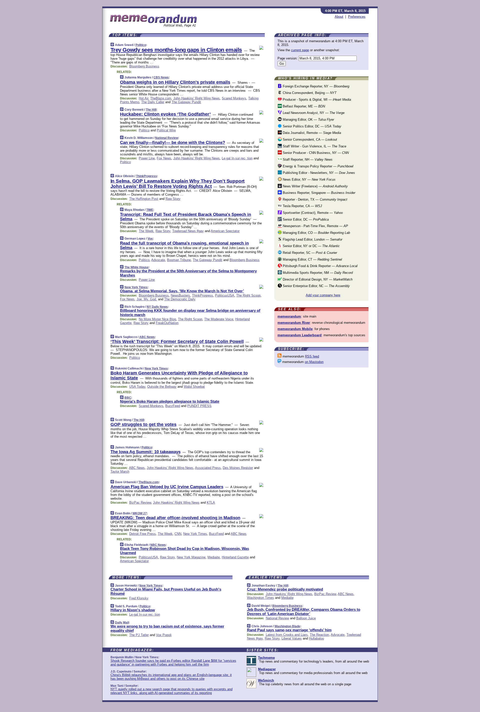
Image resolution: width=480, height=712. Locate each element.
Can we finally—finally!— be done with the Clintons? (172, 142)
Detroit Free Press (142, 534)
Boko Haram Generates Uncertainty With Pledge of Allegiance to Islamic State (179, 375)
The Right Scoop (248, 295)
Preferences (357, 16)
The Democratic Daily (180, 299)
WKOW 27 (139, 513)
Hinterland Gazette (235, 557)
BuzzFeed (172, 406)
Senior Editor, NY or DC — (311, 246)
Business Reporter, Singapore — (318, 193)
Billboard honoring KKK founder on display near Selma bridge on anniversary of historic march (190, 312)
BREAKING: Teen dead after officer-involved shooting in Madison (175, 517)
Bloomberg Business (144, 66)
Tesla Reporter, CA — (302, 206)
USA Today (137, 386)
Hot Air (143, 98)
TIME (149, 209)
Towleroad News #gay (188, 231)
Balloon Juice (306, 618)
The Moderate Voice (218, 319)
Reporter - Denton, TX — (314, 199)
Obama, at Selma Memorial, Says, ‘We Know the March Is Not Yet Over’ (182, 291)
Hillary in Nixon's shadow (132, 610)
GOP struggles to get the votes (143, 424)
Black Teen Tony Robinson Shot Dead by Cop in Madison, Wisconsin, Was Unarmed (184, 550)
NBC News (158, 544)
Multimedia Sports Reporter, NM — (317, 273)
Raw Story (173, 199)
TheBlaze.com (160, 98)
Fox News (164, 158)
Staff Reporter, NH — (307, 159)
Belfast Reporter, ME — (303, 106)
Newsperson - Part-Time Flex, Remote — (315, 226)
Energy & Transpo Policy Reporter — (317, 166)
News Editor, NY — (309, 179)
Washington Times (260, 598)
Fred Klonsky (138, 598)
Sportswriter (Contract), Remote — (312, 213)
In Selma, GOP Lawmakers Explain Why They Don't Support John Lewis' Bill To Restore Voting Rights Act (177, 183)
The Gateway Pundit (186, 102)
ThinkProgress (146, 176)
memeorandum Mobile (295, 329)
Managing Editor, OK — (308, 119)
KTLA (211, 502)
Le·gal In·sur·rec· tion (237, 158)
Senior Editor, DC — (305, 219)
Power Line (147, 158)
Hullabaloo (316, 638)
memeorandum (289, 316)
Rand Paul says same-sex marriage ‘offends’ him (289, 630)
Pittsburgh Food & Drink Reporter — (320, 266)
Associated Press (208, 468)
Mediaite (214, 557)
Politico (141, 44)
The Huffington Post (143, 199)
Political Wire (166, 130)
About (339, 16)
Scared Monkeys (234, 98)
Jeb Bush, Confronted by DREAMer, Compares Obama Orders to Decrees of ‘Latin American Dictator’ (303, 611)
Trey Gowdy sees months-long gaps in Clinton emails (176, 50)
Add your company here (323, 295)
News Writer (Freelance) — (315, 186)
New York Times (136, 287)
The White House (136, 267)
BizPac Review (140, 502)
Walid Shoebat (194, 386)
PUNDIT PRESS (199, 406)
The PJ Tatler (139, 635)
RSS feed (312, 356)
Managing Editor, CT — (312, 259)
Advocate (158, 260)
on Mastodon (314, 362)
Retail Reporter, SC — (309, 253)
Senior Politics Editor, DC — (311, 126)
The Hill (151, 109)
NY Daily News (157, 306)
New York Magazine (191, 557)
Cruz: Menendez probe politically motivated (285, 589)
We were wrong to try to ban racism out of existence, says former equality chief (167, 628)
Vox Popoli (164, 635)
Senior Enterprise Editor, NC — (316, 286)
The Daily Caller (152, 102)
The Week (146, 231)
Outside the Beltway (161, 386)
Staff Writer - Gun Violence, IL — (314, 146)
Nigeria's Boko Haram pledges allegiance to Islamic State (169, 401)
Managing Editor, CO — (316, 233)
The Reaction (319, 635)
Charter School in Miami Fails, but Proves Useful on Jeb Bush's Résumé (165, 591)
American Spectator (225, 231)
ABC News (147, 337)
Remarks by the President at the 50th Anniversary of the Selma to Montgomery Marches (188, 273)
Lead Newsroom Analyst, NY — (313, 113)
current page (300, 50)
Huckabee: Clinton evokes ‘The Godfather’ (165, 114)
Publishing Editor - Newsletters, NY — (318, 173)
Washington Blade (287, 626)
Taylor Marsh (119, 471)
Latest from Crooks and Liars (287, 635)
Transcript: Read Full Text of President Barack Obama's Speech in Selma (185, 216)
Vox (150, 238)
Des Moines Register (238, 468)
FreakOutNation (167, 323)
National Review (166, 137)
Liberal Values (292, 638)
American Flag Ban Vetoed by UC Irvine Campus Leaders (166, 486)
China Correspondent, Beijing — (309, 93)
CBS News (161, 77)
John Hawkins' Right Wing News (196, 98)
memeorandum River (294, 323)
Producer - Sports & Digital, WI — (316, 99)
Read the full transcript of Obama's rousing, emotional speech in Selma (184, 245)
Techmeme (266, 658)
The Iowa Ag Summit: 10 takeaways (145, 451)
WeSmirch (266, 680)
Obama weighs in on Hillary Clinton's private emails (175, 82)
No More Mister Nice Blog (157, 319)
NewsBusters (180, 295)
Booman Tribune (179, 260)
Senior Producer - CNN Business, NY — (315, 153)
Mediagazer (267, 669)
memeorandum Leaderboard (300, 335)
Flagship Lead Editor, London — (312, 239)
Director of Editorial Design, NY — (317, 279)
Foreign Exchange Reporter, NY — (315, 86)
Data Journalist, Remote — (311, 133)
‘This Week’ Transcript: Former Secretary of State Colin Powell (177, 341)
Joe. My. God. (146, 299)
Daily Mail (122, 622)
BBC (127, 397)
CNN (177, 534)
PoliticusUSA (224, 295)
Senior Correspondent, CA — (309, 139)
